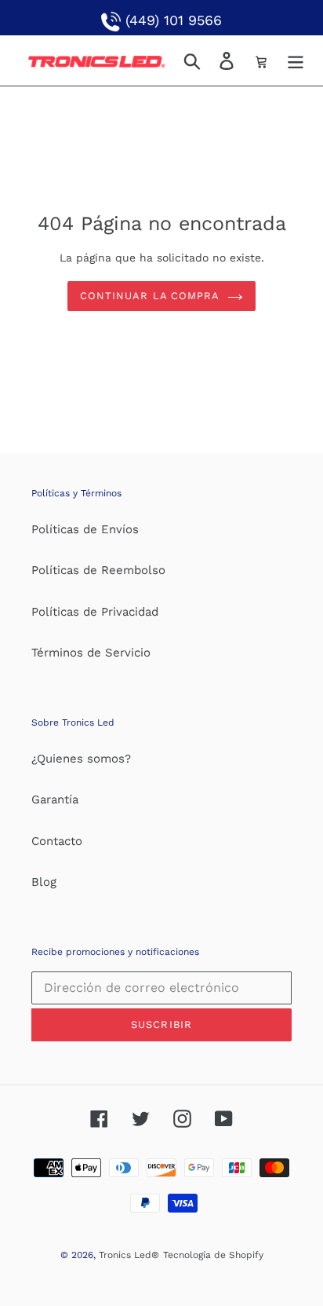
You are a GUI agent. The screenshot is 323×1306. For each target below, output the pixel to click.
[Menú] (295, 60)
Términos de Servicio (91, 653)
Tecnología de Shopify (213, 1254)
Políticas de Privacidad (94, 612)
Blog (43, 882)
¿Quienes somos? (81, 759)
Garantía (54, 799)
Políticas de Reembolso (98, 570)
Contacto (56, 841)
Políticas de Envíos (85, 529)
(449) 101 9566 (171, 20)
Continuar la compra (150, 296)
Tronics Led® (129, 1254)
